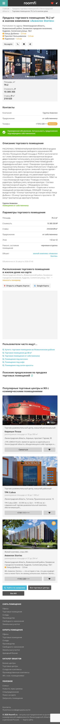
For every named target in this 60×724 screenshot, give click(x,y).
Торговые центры (10, 666)
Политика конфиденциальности (16, 710)
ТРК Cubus (10, 492)
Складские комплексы (12, 669)
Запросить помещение (13, 698)
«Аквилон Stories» (42, 20)
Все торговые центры (40, 587)
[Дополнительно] (53, 3)
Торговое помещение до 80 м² (18, 352)
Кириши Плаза (13, 431)
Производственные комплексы (16, 672)
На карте (8, 44)
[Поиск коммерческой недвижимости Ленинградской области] (34, 3)
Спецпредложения (11, 692)
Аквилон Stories (13, 555)
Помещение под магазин (16, 359)
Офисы (6, 608)
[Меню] (4, 3)
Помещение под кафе (14, 362)
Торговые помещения (12, 611)
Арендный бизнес (10, 653)
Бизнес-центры (9, 663)
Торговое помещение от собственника (22, 356)
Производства (9, 618)
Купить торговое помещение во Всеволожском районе (30, 349)
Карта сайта (28, 719)
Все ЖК (13, 593)
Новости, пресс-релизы (13, 688)
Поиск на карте (9, 695)
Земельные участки (11, 624)
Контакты (7, 707)
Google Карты (43, 285)
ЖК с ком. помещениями (13, 675)
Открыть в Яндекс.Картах (17, 285)
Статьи (6, 685)
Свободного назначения (13, 621)
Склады (6, 615)
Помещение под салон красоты (19, 365)
